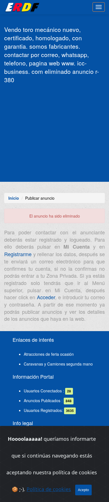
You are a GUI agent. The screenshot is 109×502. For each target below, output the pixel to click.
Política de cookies (49, 489)
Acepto (83, 489)
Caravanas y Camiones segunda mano (58, 364)
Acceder (46, 297)
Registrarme (18, 254)
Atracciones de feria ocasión (49, 354)
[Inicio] (21, 7)
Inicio (13, 198)
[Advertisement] (54, 132)
